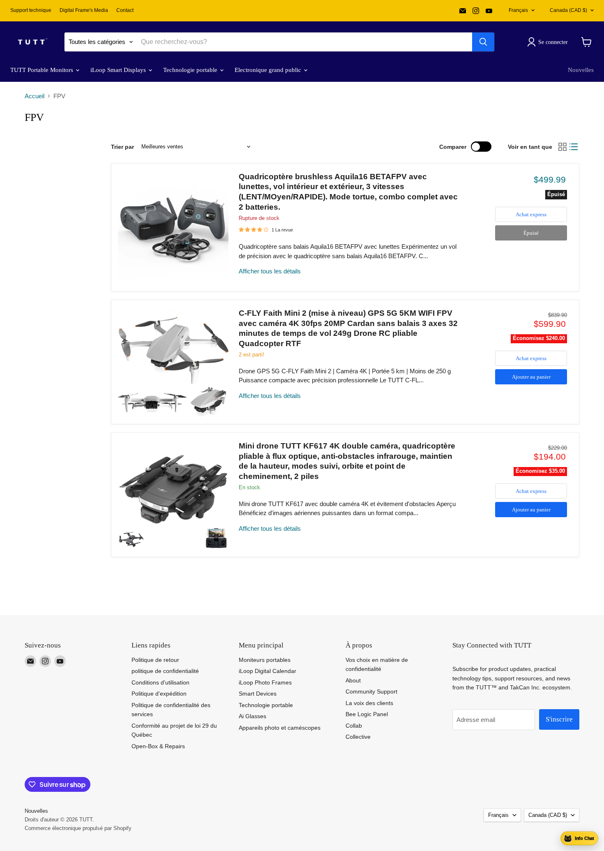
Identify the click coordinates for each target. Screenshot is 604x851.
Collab (354, 725)
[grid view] (562, 147)
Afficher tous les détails (270, 271)
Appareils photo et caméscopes (279, 727)
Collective (358, 736)
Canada (568, 10)
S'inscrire (559, 719)
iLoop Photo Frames (265, 682)
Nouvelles (581, 70)
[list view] (574, 147)
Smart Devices (258, 693)
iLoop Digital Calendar (267, 671)
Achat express (531, 214)
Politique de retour (155, 660)
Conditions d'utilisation (160, 682)
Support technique (30, 10)
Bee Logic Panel (367, 714)
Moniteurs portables (264, 660)
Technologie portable (191, 70)
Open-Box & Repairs (158, 746)
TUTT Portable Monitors (42, 70)
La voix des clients (369, 703)
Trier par (122, 146)
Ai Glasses (252, 716)
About (353, 680)
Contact (125, 10)
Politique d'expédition (159, 693)
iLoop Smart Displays (119, 70)
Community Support (371, 691)
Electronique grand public (269, 70)
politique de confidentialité (165, 671)
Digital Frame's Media (84, 10)
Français (518, 10)
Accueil (34, 95)
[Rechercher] (483, 41)
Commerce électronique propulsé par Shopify (78, 828)
